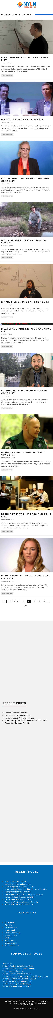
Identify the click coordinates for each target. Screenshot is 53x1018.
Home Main (7, 963)
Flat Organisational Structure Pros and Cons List (24, 894)
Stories (7, 938)
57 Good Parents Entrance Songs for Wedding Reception (25, 976)
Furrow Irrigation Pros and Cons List (19, 718)
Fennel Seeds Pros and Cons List (18, 899)
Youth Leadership (12, 945)
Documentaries (11, 927)
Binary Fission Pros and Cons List (25, 302)
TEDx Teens (10, 940)
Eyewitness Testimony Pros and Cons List (21, 902)
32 (47, 601)
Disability (8, 925)
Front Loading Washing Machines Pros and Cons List (26, 720)
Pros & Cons (28, 1005)
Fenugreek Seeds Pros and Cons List (19, 897)
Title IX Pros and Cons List (12, 971)
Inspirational (10, 930)
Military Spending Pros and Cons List (17, 981)
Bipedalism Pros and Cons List (23, 119)
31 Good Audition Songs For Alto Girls (17, 966)
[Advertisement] (20, 659)
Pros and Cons (7, 75)
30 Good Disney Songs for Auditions (16, 973)
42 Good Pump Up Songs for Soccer (16, 984)
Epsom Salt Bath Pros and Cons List (19, 904)
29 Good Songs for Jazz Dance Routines (18, 968)
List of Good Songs (12, 933)
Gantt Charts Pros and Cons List (18, 715)
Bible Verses (10, 922)
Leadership (11, 1001)
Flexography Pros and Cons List (17, 723)
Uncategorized (11, 943)
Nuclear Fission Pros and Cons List (16, 986)
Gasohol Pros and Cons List (16, 713)
